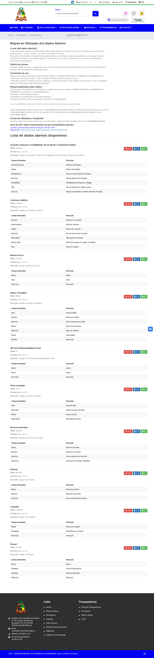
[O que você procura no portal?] (96, 13)
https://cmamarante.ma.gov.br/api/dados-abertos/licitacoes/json (44, 130)
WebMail (50, 631)
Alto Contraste (82, 2)
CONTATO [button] (126, 28)
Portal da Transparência (91, 607)
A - (95, 2)
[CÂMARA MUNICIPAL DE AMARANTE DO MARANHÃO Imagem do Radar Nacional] (138, 20)
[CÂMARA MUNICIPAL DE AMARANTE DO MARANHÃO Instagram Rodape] (145, 654)
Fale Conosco (52, 623)
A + (91, 2)
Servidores (85, 611)
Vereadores (51, 615)
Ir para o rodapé (41, 2)
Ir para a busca (28, 2)
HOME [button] (15, 28)
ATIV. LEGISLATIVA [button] (47, 28)
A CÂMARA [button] (28, 28)
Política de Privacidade (55, 635)
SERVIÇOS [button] (91, 28)
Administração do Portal (56, 627)
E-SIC (83, 619)
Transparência (119, 20)
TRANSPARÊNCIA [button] (109, 28)
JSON (129, 148)
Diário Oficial (87, 615)
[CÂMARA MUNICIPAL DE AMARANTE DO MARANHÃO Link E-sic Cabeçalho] (142, 13)
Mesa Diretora (52, 611)
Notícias (49, 619)
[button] (72, 2)
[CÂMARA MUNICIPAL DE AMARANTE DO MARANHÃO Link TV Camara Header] (134, 13)
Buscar (57, 10)
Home (10, 35)
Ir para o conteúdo (15, 2)
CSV (137, 149)
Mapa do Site (118, 2)
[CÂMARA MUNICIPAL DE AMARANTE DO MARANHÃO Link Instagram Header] (126, 13)
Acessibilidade (105, 2)
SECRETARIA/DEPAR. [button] (70, 28)
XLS (144, 148)
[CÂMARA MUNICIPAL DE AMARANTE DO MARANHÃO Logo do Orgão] (21, 14)
